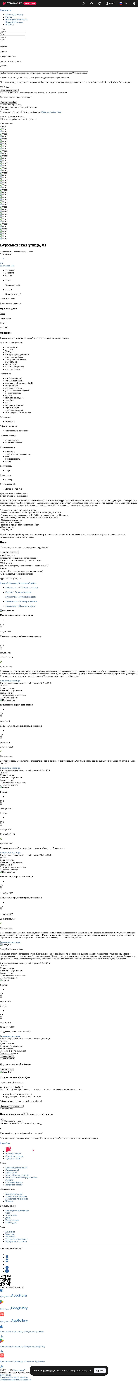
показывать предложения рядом (18, 574)
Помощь (9, 1201)
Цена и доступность (9, 90)
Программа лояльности (16, 1241)
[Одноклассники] (7, 1257)
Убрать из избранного (51, 112)
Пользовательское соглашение (14, 1377)
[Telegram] (7, 1254)
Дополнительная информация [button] (13, 493)
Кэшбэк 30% (11, 1172)
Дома (7, 1218)
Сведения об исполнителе (12, 1106)
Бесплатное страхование (16, 1199)
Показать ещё (6, 1056)
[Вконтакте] (7, 1264)
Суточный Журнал (14, 1182)
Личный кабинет (13, 1153)
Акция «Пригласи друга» (17, 1175)
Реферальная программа (16, 1239)
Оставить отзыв (7, 1059)
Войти (112, 3)
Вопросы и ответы (14, 1185)
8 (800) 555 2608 (12, 1158)
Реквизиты (10, 1236)
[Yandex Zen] (7, 1271)
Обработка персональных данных (15, 1380)
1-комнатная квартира (10, 681)
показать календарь (9, 552)
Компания (10, 1232)
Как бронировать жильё (16, 1168)
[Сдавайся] (83, 3)
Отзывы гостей (12, 1170)
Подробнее (5, 1143)
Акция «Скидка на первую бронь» (21, 1177)
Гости (2, 39)
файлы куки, (48, 1371)
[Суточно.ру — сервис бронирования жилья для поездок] (12, 3)
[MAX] (7, 1261)
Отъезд (3, 34)
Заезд (2, 29)
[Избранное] (100, 3)
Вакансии (9, 1234)
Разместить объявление (16, 1196)
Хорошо (100, 1370)
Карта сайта (5, 1375)
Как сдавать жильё (14, 1194)
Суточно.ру (20, 1370)
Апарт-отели (11, 1215)
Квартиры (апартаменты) (17, 1210)
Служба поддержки (14, 1156)
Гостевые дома (12, 1220)
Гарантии (9, 1180)
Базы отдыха (11, 1222)
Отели (8, 1213)
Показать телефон (8, 102)
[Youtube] (7, 1268)
